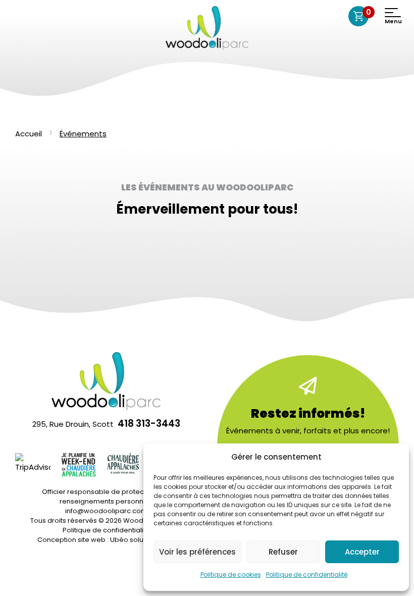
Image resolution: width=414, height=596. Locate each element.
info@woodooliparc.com (106, 511)
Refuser (283, 552)
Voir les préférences (197, 552)
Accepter (362, 552)
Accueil (28, 133)
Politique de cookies (230, 574)
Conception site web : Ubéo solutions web (106, 539)
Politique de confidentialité (306, 574)
